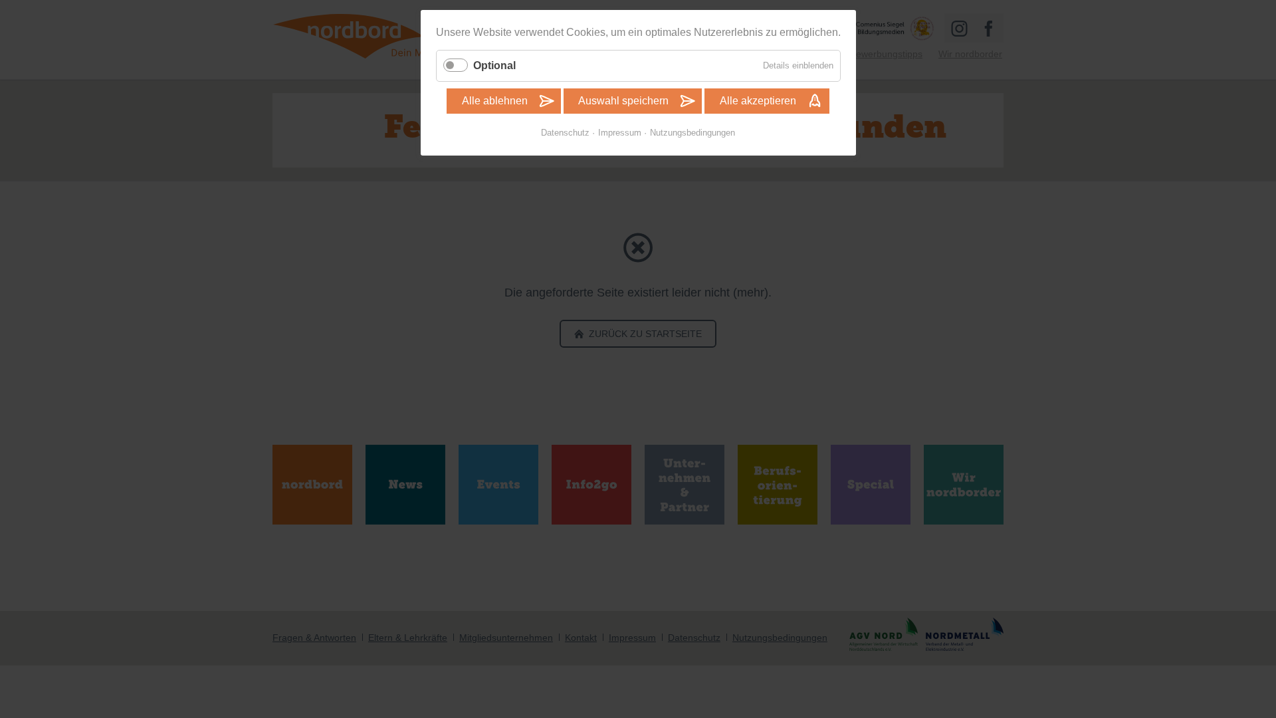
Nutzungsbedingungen (692, 133)
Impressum (619, 133)
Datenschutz (565, 133)
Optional (494, 65)
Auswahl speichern (623, 100)
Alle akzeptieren (758, 100)
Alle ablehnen (495, 100)
